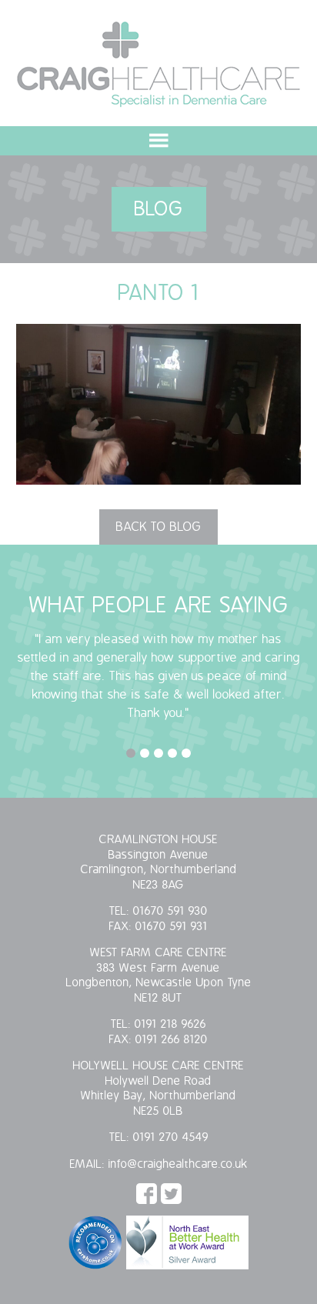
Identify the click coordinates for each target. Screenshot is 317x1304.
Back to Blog (158, 527)
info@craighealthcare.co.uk (178, 1164)
